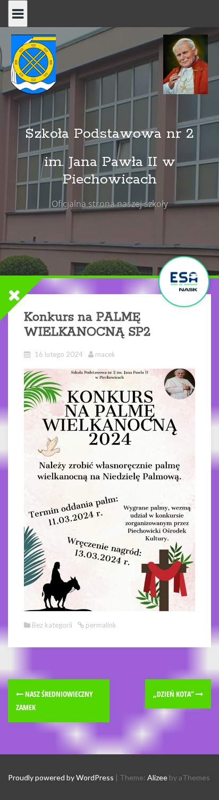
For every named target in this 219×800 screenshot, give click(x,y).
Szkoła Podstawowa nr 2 (109, 133)
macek (105, 354)
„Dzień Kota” (174, 694)
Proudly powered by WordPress (61, 777)
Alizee (157, 777)
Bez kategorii (52, 625)
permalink (100, 625)
